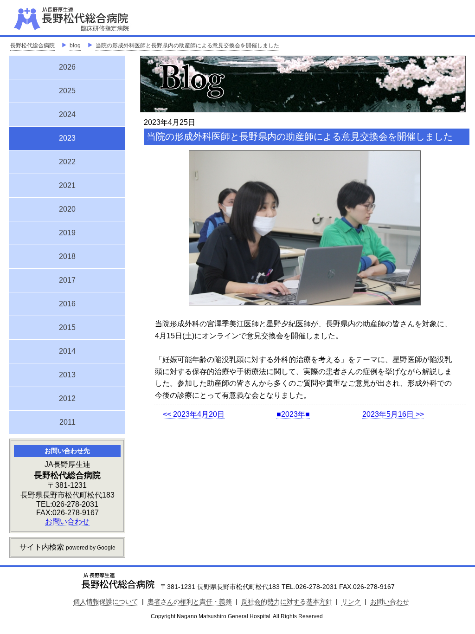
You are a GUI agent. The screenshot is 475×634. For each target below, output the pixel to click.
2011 (67, 422)
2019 (67, 233)
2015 (67, 327)
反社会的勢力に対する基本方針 (286, 601)
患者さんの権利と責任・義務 (190, 601)
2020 (67, 209)
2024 (67, 114)
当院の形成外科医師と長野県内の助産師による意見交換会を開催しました (187, 45)
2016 (67, 304)
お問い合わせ (67, 521)
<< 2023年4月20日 (194, 414)
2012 (67, 398)
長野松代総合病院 (32, 45)
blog (75, 45)
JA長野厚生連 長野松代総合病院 (99, 18)
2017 (67, 280)
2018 (67, 256)
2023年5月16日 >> (393, 414)
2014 (67, 351)
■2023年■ (293, 414)
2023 (67, 137)
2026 (67, 67)
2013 (67, 375)
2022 (67, 162)
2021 (67, 185)
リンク (351, 601)
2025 (67, 91)
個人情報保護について (105, 601)
